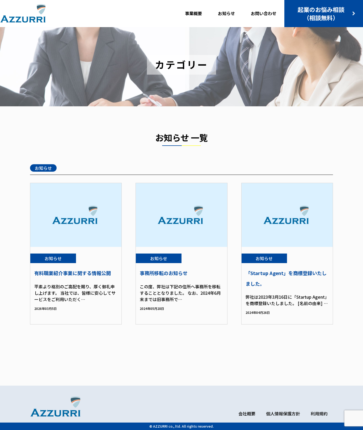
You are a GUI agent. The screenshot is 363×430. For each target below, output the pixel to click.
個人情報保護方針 (283, 413)
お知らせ (43, 168)
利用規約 (319, 413)
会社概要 (246, 413)
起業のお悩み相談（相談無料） (321, 13)
